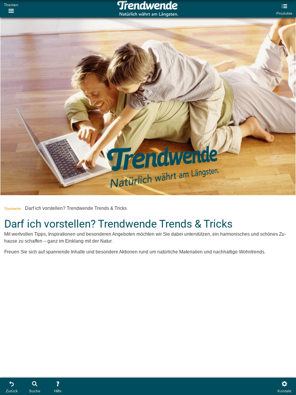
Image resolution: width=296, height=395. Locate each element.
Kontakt (284, 391)
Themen (11, 5)
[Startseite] (147, 15)
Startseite (12, 208)
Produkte (284, 13)
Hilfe (58, 391)
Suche (34, 391)
